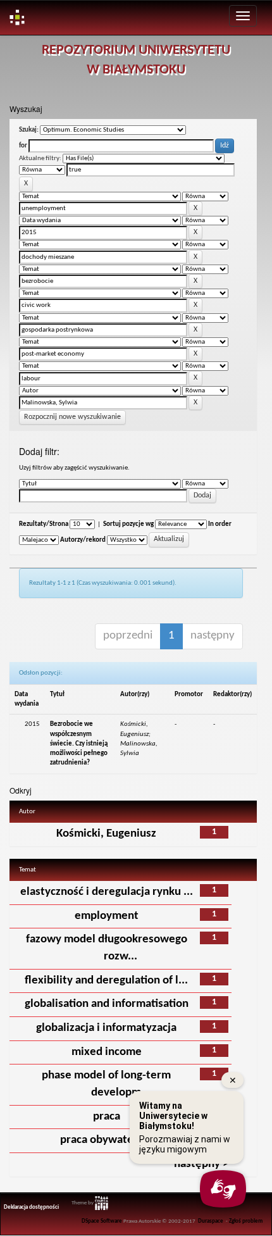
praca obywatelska (106, 1140)
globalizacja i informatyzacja (106, 1028)
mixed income (106, 1052)
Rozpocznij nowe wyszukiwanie (72, 417)
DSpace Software (102, 1221)
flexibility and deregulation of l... (106, 981)
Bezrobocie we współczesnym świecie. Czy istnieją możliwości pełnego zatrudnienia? (79, 743)
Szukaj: (29, 130)
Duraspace (210, 1221)
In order (220, 524)
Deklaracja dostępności (31, 1207)
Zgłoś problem (246, 1221)
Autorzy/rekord (83, 540)
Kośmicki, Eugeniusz (106, 834)
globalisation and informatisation (107, 1004)
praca (106, 1117)
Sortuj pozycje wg (128, 524)
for (23, 145)
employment (107, 916)
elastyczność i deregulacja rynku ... (106, 892)
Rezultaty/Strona (43, 524)
